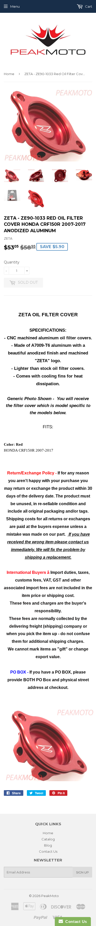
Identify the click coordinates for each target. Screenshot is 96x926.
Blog (48, 845)
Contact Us (48, 851)
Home (9, 74)
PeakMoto (50, 896)
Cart (88, 6)
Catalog (48, 839)
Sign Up (82, 872)
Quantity (11, 262)
